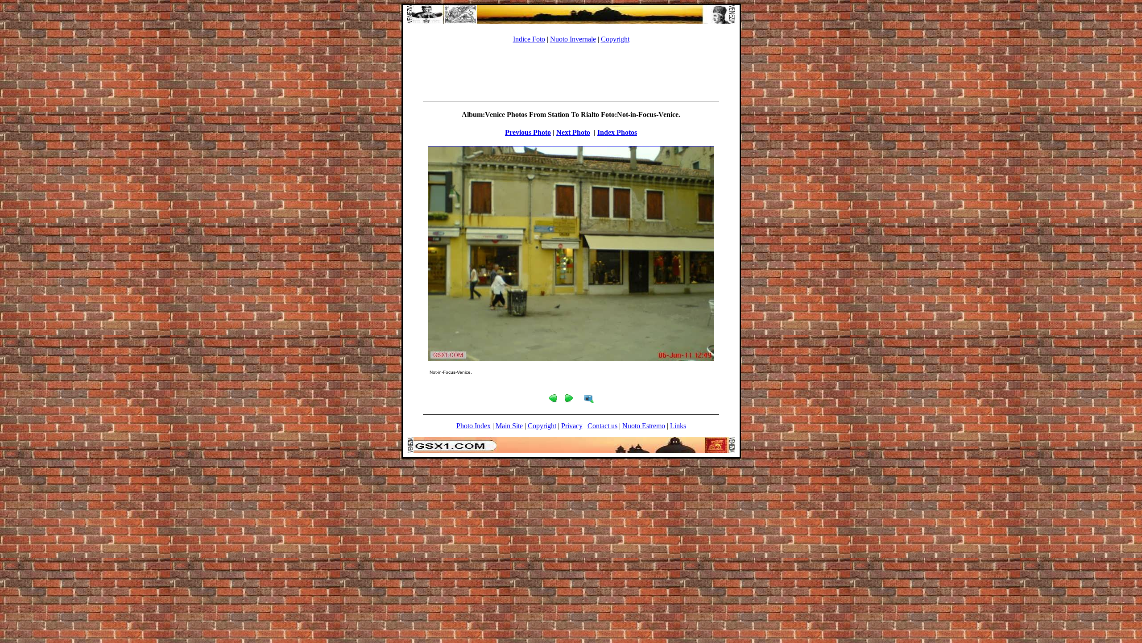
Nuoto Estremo (643, 426)
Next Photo (573, 132)
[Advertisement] (571, 70)
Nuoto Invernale (573, 39)
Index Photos (617, 132)
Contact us (602, 426)
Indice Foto (529, 39)
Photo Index (473, 426)
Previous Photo (528, 132)
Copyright (615, 39)
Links (678, 426)
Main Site (509, 426)
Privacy (572, 426)
